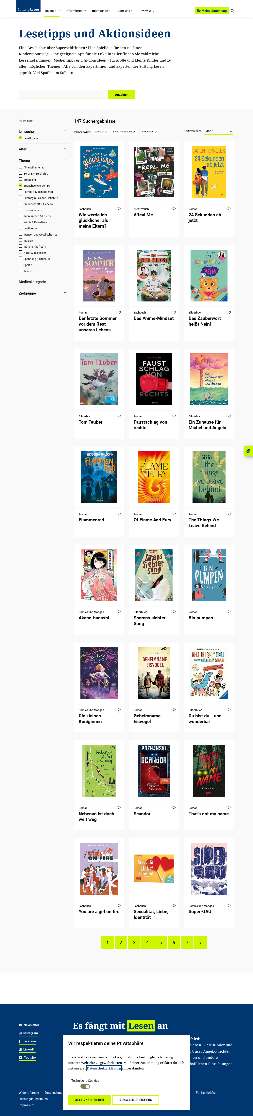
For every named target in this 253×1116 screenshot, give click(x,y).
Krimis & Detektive (34, 222)
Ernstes (28, 179)
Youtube (29, 1057)
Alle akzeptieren (89, 1100)
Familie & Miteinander (37, 191)
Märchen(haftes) (34, 246)
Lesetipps (29, 138)
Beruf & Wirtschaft (35, 173)
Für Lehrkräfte (205, 1093)
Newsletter (31, 1025)
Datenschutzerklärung (104, 1068)
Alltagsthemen (32, 167)
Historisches (31, 210)
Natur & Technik (33, 252)
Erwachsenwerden (35, 185)
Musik (27, 240)
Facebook (29, 1041)
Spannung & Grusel (35, 258)
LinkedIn (29, 1049)
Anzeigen (121, 95)
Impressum (26, 1105)
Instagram (30, 1033)
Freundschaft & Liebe (37, 204)
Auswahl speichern (135, 1100)
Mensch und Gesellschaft (39, 234)
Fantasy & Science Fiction (39, 198)
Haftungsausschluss (33, 1099)
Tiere (26, 271)
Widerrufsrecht (29, 1093)
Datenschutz (53, 1093)
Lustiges (29, 228)
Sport (27, 265)
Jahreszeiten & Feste (36, 216)
